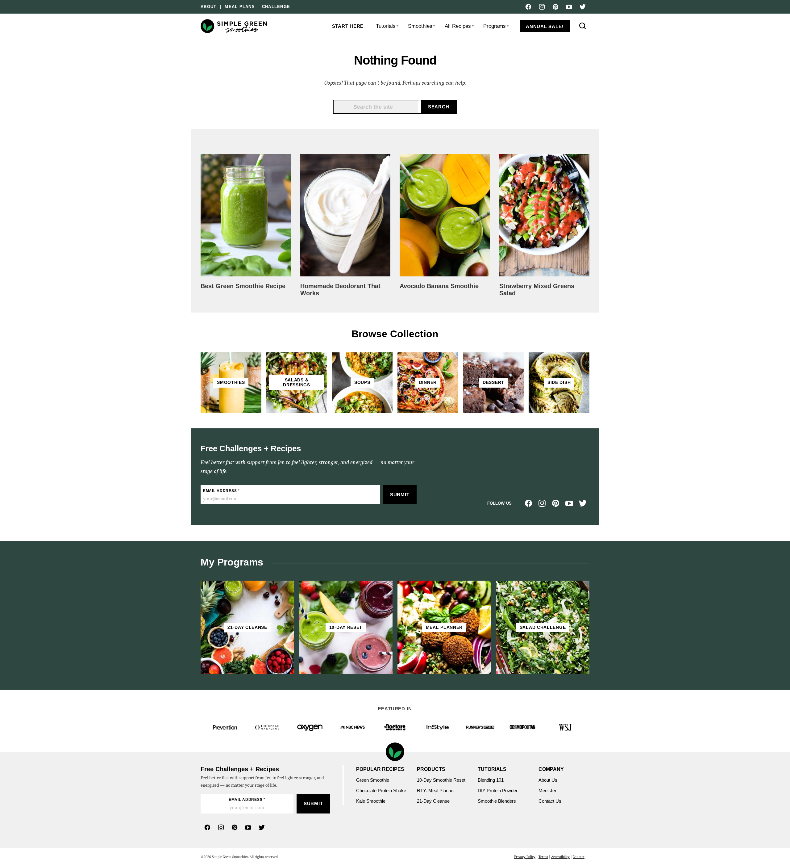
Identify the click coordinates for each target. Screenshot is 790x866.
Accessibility (560, 857)
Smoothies (420, 26)
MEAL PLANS (240, 7)
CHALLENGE (276, 7)
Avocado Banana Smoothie (439, 286)
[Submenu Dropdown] (397, 26)
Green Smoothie (372, 780)
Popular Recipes (380, 769)
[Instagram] (542, 7)
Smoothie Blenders (497, 801)
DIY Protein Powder (498, 790)
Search (438, 106)
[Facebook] (528, 7)
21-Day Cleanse (433, 801)
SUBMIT (400, 494)
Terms (543, 857)
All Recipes (458, 26)
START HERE (348, 26)
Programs (494, 26)
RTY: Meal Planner (436, 790)
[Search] (582, 26)
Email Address (221, 491)
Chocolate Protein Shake (381, 790)
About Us (547, 780)
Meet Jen (547, 790)
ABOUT (208, 7)
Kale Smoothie (371, 801)
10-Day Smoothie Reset (441, 780)
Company (551, 769)
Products (431, 769)
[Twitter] (582, 7)
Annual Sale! (544, 26)
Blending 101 (491, 780)
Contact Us (549, 801)
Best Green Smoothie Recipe (243, 286)
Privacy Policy (524, 857)
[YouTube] (569, 7)
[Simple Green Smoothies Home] (234, 26)
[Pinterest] (555, 7)
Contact (578, 857)
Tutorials (386, 26)
